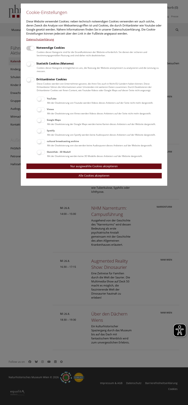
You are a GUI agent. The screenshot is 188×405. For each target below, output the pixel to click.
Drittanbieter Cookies (51, 79)
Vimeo (50, 109)
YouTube (51, 98)
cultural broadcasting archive (63, 141)
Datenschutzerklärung (40, 39)
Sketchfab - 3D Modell (59, 151)
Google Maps (54, 119)
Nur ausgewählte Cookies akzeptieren (94, 166)
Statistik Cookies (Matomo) (55, 63)
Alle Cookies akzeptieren (94, 175)
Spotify (51, 130)
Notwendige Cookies (50, 47)
